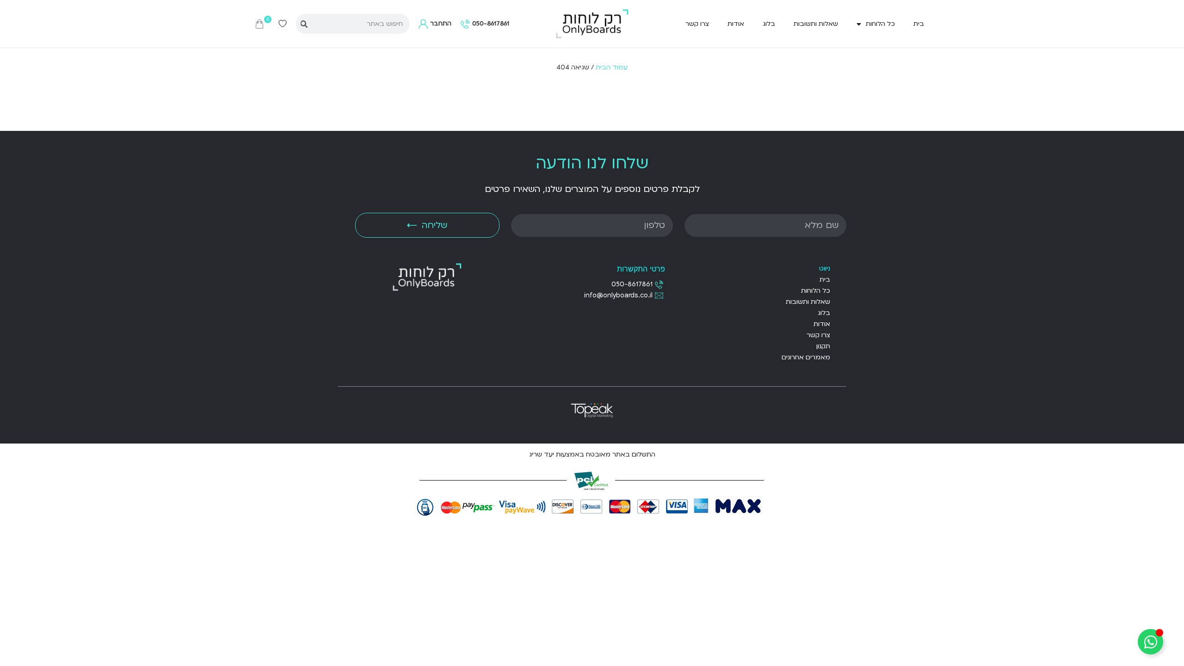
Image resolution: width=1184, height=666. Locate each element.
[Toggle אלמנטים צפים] (1150, 641)
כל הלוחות (880, 23)
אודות (736, 23)
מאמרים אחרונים (806, 357)
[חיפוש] (304, 23)
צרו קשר (697, 23)
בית (918, 23)
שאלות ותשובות (816, 23)
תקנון (823, 346)
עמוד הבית (612, 67)
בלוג (769, 23)
